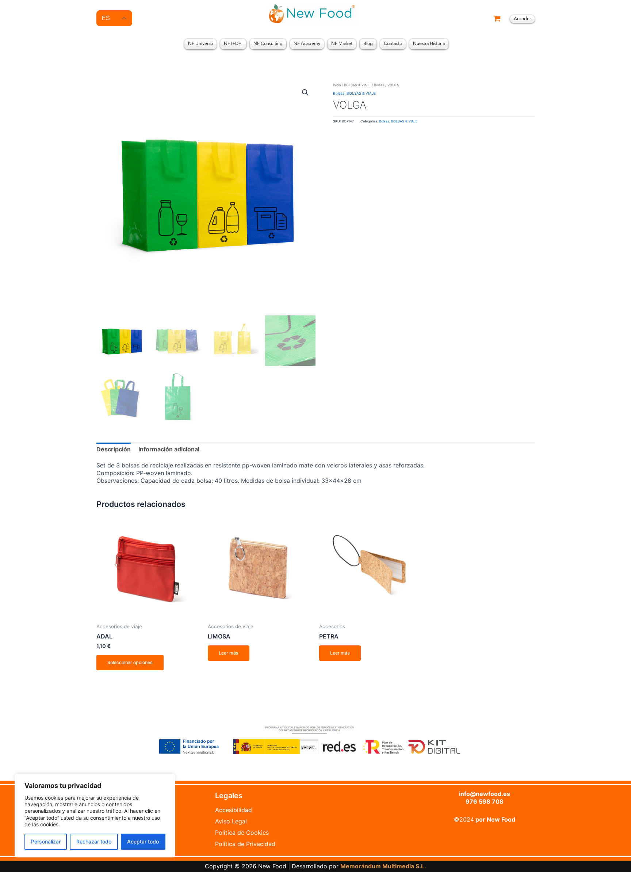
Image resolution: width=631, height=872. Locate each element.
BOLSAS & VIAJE (357, 85)
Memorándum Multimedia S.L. (383, 866)
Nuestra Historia (429, 44)
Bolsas (379, 85)
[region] (95, 815)
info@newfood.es (484, 793)
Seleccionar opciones (130, 662)
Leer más (228, 653)
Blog (368, 44)
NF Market (341, 44)
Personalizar (46, 841)
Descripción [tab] (113, 449)
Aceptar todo (143, 841)
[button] (305, 92)
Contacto (393, 44)
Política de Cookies (242, 832)
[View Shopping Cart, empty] (497, 19)
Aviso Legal (231, 821)
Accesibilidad (233, 810)
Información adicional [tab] (168, 449)
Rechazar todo (93, 841)
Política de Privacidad (245, 844)
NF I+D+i (233, 44)
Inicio (337, 85)
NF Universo (200, 44)
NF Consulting (268, 44)
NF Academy (307, 44)
